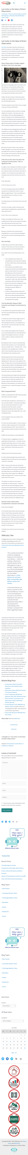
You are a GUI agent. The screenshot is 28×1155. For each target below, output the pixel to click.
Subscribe (6, 856)
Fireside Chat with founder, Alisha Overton (12, 868)
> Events (3, 916)
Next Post (14, 729)
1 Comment (4, 14)
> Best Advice (4, 902)
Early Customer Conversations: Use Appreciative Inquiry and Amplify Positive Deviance (14, 700)
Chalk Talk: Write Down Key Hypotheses (11, 879)
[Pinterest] (8, 20)
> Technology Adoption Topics (9, 898)
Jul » (16, 1052)
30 (24, 1048)
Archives (3, 1002)
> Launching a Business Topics (9, 893)
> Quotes (3, 907)
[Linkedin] (12, 20)
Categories (4, 1018)
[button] (14, 3)
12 (10, 1041)
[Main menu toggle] (25, 3)
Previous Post (14, 724)
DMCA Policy (17, 1143)
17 (3, 1044)
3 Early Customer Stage (14, 14)
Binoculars (17, 718)
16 (24, 1041)
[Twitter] (5, 20)
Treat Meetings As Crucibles (8, 865)
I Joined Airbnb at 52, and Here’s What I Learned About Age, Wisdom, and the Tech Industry (14, 579)
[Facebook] (2, 20)
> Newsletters (5, 911)
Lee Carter (4, 47)
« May (12, 1052)
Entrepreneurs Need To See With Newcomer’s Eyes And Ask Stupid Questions (13, 686)
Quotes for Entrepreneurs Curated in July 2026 (13, 876)
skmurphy (12, 15)
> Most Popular (5, 888)
